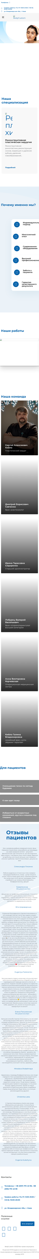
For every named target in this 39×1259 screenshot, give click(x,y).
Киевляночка (22, 887)
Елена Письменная (23, 1012)
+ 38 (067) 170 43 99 (23, 1186)
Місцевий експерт (23, 889)
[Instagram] (3, 1228)
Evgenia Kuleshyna (23, 1160)
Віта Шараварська (23, 907)
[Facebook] (3, 1234)
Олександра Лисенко (23, 867)
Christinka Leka (23, 1097)
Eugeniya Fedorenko (23, 972)
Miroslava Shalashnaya (23, 1069)
